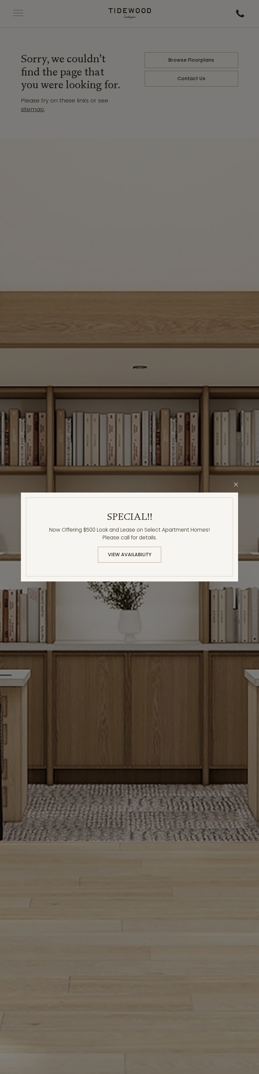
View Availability (129, 554)
